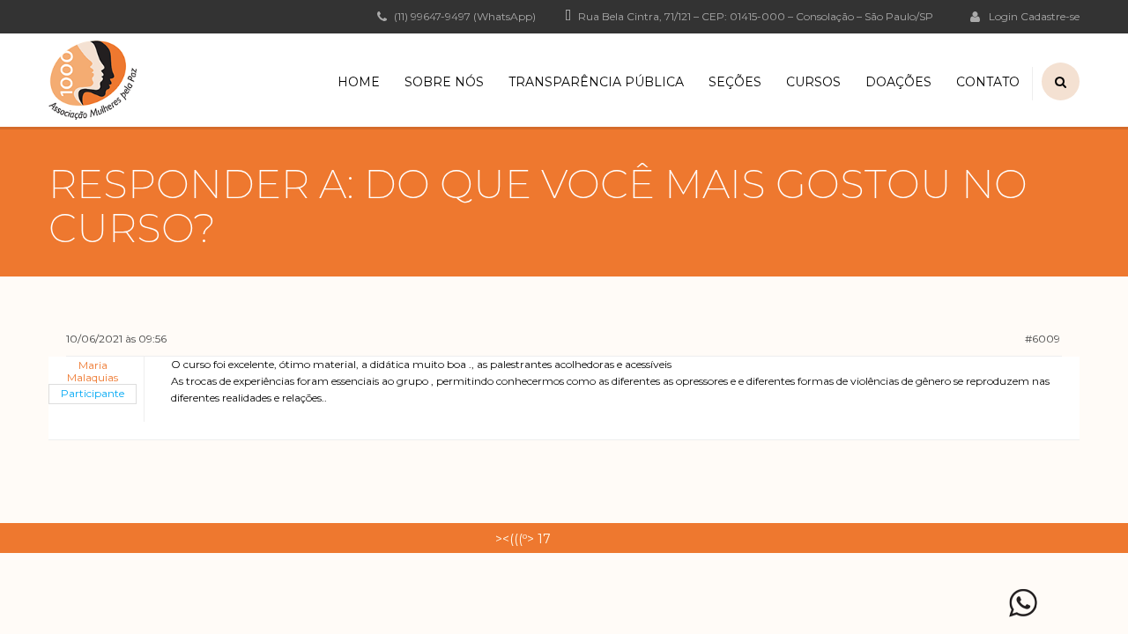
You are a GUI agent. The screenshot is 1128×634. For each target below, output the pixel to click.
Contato (988, 82)
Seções (735, 82)
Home (359, 82)
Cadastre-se (1050, 16)
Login (1003, 16)
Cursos (813, 82)
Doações (898, 82)
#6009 (1042, 338)
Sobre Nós (444, 82)
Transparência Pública (596, 82)
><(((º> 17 (523, 539)
